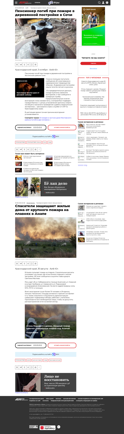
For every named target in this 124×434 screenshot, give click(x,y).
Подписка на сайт (34, 400)
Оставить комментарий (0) (62, 127)
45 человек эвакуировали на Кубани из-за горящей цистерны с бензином (64, 157)
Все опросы (93, 68)
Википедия (18, 60)
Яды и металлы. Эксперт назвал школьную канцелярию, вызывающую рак (95, 126)
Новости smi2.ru (21, 197)
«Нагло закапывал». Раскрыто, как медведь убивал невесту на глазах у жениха (97, 139)
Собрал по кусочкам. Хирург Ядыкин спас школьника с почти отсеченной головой (97, 158)
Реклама (58, 398)
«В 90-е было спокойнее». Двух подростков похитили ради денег (96, 219)
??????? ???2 (82, 165)
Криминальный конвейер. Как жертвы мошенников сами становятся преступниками (93, 98)
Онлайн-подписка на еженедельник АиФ (90, 398)
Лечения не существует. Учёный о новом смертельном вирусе (96, 206)
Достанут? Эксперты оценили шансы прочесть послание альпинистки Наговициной (97, 151)
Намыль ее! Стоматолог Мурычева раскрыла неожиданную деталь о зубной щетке (96, 227)
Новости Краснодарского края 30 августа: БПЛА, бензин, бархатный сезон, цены (93, 83)
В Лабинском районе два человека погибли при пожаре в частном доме (33, 170)
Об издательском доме (36, 398)
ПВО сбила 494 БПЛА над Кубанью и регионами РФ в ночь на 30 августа (93, 114)
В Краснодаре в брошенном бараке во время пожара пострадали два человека (62, 164)
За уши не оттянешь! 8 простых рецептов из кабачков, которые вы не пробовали (97, 239)
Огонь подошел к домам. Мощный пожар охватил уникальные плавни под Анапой (93, 90)
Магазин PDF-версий (69, 398)
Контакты (46, 400)
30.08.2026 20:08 (20, 203)
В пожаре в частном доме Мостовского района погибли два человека (48, 119)
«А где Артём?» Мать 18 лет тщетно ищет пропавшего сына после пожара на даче (96, 214)
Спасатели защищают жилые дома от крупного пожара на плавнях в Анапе (93, 106)
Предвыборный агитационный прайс (62, 400)
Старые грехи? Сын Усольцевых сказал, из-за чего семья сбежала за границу (97, 132)
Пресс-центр (49, 398)
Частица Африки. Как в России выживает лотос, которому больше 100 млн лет (97, 145)
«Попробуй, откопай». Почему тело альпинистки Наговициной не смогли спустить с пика (97, 233)
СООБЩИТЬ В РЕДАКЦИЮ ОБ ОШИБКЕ (86, 400)
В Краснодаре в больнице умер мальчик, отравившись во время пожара (33, 164)
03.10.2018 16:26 (19, 8)
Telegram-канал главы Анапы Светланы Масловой (30, 259)
